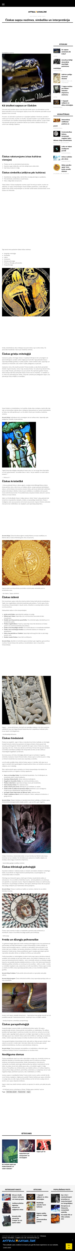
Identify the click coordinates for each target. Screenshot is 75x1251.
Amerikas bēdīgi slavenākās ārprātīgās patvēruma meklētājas (62, 64)
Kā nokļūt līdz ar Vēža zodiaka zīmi (66, 1217)
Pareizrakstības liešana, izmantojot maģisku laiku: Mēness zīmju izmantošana (62, 136)
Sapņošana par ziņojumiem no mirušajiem (24, 1156)
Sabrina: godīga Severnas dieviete (67, 77)
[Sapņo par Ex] (44, 1144)
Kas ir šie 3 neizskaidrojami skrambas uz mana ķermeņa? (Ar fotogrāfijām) (66, 1199)
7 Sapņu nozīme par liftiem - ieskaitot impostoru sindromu (67, 90)
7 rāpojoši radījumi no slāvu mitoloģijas (67, 103)
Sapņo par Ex (41, 1152)
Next (54, 1146)
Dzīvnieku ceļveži (11, 1092)
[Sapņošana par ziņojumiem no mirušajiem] (27, 1145)
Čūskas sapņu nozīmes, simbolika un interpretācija (24, 1237)
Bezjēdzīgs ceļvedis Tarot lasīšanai (41, 1205)
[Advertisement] (26, 36)
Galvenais (33, 16)
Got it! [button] (69, 1246)
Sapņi (40, 16)
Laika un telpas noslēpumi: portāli (67, 149)
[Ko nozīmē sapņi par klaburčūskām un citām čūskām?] (10, 1151)
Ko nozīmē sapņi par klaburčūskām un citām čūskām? (9, 1166)
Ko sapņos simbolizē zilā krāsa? (66, 52)
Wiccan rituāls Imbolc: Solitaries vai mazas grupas (18, 1197)
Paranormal (21, 1092)
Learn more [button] (7, 1247)
